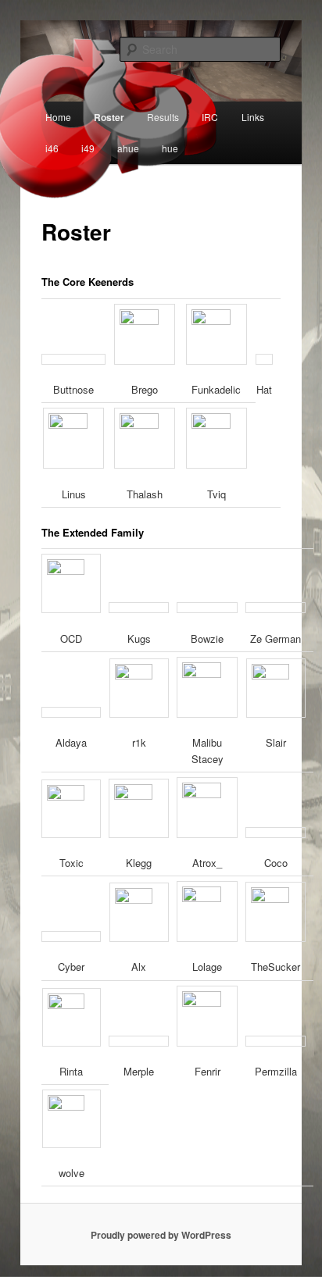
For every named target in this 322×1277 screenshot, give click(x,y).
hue (170, 148)
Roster (109, 117)
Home (58, 116)
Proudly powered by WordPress (161, 1235)
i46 (52, 148)
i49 (88, 148)
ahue (128, 148)
